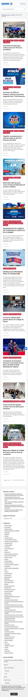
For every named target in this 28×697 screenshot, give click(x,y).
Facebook (7, 683)
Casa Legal (7, 532)
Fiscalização (7, 566)
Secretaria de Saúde (9, 631)
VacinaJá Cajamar (8, 652)
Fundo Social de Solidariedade (11, 568)
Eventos (6, 559)
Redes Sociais (7, 680)
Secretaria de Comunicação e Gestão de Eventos (13, 661)
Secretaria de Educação (10, 610)
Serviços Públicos (8, 640)
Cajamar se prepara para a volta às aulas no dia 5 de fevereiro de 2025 (12, 138)
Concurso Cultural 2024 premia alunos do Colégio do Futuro (13, 319)
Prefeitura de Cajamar (7, 3)
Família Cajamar (8, 561)
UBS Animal (7, 651)
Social (5, 642)
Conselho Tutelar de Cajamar (11, 541)
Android (7, 670)
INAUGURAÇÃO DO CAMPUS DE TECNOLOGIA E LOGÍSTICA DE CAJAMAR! (14, 230)
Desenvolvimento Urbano (10, 555)
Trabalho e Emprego (9, 645)
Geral (5, 570)
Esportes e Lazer (8, 557)
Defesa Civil (7, 552)
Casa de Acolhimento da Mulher (11, 530)
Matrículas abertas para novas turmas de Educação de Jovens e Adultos (14, 185)
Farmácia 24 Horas (8, 562)
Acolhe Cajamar (8, 525)
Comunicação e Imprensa (10, 539)
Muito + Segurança (8, 580)
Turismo (6, 649)
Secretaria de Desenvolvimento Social (13, 605)
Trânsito (6, 647)
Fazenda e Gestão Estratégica (11, 564)
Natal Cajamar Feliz (9, 582)
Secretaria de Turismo (9, 636)
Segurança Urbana (8, 638)
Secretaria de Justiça (9, 625)
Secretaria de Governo (9, 620)
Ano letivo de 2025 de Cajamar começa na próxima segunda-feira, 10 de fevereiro (14, 94)
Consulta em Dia (8, 543)
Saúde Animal (7, 593)
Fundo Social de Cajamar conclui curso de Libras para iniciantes (13, 407)
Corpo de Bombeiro (9, 548)
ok (14, 694)
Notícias (13, 14)
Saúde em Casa (8, 594)
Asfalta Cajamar (8, 529)
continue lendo (6, 65)
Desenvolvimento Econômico (11, 554)
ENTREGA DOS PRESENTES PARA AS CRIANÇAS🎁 (13, 273)
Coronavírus (7, 546)
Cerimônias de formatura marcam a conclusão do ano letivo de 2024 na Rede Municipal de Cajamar (13, 364)
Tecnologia (7, 644)
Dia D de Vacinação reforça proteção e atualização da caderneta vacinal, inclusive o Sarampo (14, 507)
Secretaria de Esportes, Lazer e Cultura (13, 615)
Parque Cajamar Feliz (9, 586)
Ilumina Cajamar (8, 573)
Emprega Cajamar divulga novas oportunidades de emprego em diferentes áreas (14, 499)
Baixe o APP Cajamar (9, 667)
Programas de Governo (9, 589)
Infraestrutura (7, 575)
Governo (6, 571)
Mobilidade (7, 578)
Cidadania (6, 534)
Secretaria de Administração (11, 599)
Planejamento (7, 587)
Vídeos (5, 677)
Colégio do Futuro (8, 538)
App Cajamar (7, 527)
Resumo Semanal (8, 591)
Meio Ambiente (8, 577)
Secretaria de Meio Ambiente (11, 626)
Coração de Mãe (8, 545)
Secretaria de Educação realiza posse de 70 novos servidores (12, 48)
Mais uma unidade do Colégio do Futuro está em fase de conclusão (13, 452)
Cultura (6, 550)
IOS (6, 673)
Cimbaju (6, 536)
